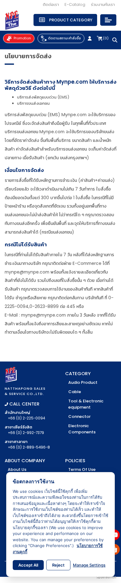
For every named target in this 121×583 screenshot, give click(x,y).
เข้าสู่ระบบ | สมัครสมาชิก (90, 38)
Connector (79, 416)
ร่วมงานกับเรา (103, 4)
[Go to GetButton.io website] (106, 577)
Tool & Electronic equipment (85, 404)
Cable (74, 392)
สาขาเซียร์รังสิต (24, 429)
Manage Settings (89, 565)
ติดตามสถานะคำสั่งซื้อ (64, 38)
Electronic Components (82, 429)
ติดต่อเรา (51, 4)
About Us (17, 469)
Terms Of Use (82, 469)
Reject (58, 565)
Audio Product (82, 382)
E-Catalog (75, 4)
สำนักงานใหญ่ (25, 415)
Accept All (28, 565)
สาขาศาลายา (27, 444)
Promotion (22, 38)
